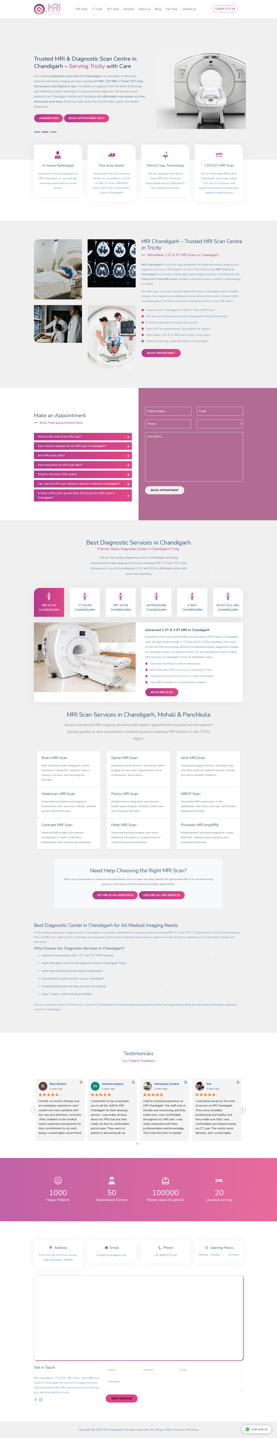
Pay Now (172, 9)
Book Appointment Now (86, 118)
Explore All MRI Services (161, 895)
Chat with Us (259, 1429)
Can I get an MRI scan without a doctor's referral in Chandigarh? (79, 484)
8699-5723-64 (226, 9)
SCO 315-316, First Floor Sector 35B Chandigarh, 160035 (58, 1257)
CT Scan (97, 9)
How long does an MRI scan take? (60, 465)
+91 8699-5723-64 (165, 1255)
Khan (53, 1084)
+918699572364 (48, 118)
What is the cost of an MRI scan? (59, 437)
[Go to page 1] (140, 1144)
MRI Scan (81, 9)
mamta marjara (165, 1084)
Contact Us (189, 9)
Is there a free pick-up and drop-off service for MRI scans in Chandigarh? (76, 495)
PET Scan (113, 9)
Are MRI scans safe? (51, 455)
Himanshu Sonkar (219, 1084)
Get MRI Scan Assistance (115, 895)
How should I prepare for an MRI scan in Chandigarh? (72, 446)
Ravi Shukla (110, 1084)
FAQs (167, 1430)
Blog (158, 9)
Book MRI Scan (162, 692)
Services (128, 9)
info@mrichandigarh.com (111, 1255)
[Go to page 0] (137, 1144)
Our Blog (156, 1430)
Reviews (192, 1430)
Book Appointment (161, 353)
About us (144, 9)
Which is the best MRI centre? (57, 474)
